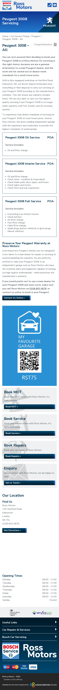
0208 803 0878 (38, 288)
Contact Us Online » (14, 297)
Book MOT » (12, 406)
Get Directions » (12, 530)
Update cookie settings (13, 679)
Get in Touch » (13, 482)
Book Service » (13, 433)
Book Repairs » (13, 456)
